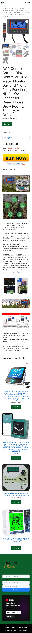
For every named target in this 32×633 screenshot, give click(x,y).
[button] (26, 21)
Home (4, 8)
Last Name (6, 579)
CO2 (12, 8)
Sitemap (24, 627)
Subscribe (16, 590)
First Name (6, 573)
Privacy (13, 627)
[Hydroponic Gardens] (6, 2)
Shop (8, 8)
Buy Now (7, 124)
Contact (7, 627)
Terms (19, 627)
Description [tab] (8, 138)
